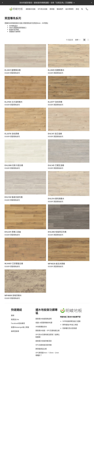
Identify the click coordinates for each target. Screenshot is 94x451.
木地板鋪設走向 (41, 327)
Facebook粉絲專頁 (18, 323)
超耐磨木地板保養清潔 (44, 341)
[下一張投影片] (91, 2)
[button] (77, 39)
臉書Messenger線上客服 (20, 327)
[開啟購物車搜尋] (82, 9)
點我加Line (15, 319)
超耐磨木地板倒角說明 (44, 319)
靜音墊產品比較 (41, 349)
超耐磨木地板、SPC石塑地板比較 (48, 330)
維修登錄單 (15, 331)
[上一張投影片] (2, 2)
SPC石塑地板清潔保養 (44, 345)
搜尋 (12, 315)
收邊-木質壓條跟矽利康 (44, 323)
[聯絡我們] (86, 9)
